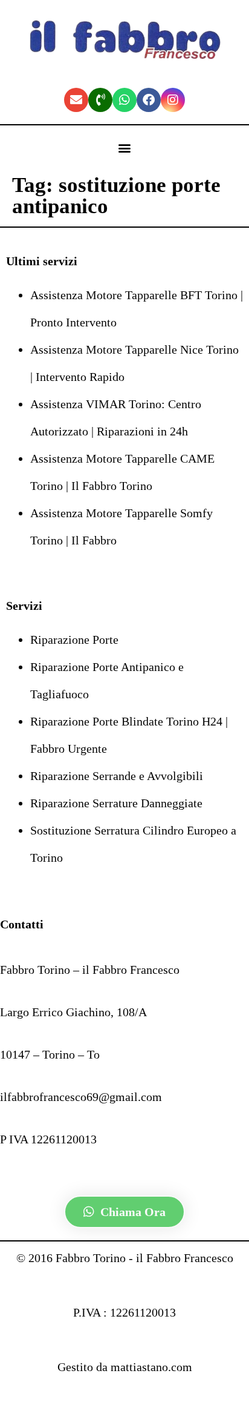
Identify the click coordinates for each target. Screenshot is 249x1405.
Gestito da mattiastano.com (124, 1367)
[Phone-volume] (100, 100)
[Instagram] (173, 100)
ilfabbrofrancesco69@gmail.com (81, 1096)
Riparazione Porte (74, 639)
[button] (125, 147)
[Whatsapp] (124, 100)
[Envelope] (76, 100)
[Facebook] (149, 100)
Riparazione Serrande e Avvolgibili (116, 775)
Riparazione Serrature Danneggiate (116, 803)
